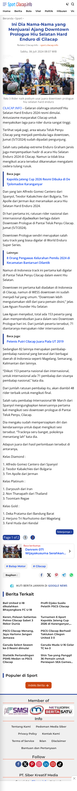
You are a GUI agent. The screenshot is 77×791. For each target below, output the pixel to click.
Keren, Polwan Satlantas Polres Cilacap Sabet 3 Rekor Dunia (19, 620)
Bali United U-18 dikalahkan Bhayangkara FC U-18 (17, 606)
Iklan (42, 741)
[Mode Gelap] (67, 4)
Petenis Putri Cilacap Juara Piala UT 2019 (35, 341)
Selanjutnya (63, 531)
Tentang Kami (21, 726)
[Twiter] (25, 764)
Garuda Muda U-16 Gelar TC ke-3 (57, 646)
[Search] (72, 4)
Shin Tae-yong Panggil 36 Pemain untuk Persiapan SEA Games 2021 (56, 659)
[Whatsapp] (71, 575)
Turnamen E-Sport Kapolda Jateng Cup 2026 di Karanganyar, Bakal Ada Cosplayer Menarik (55, 620)
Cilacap (41, 566)
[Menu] (5, 4)
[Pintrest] (56, 575)
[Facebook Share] (41, 575)
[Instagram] (39, 764)
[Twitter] (49, 575)
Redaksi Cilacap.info (27, 45)
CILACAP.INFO (12, 108)
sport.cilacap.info (49, 45)
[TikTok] (60, 764)
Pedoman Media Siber (51, 726)
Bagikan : (11, 575)
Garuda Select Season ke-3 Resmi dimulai (18, 646)
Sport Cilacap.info (20, 4)
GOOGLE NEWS (57, 585)
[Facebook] (18, 764)
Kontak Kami (51, 733)
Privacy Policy (27, 733)
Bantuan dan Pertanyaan (38, 748)
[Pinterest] (32, 764)
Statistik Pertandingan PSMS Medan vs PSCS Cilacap (18, 659)
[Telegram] (64, 575)
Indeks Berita (36, 685)
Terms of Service (23, 741)
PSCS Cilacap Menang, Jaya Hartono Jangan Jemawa (18, 634)
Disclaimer (58, 741)
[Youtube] (53, 764)
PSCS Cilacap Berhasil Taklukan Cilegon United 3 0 (56, 634)
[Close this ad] (74, 778)
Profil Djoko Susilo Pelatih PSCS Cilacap (55, 604)
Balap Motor (17, 566)
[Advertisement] (38, 786)
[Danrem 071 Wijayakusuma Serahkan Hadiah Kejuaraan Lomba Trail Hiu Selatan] (12, 550)
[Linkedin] (46, 764)
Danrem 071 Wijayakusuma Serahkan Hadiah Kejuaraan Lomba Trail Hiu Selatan (45, 551)
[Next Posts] (69, 551)
